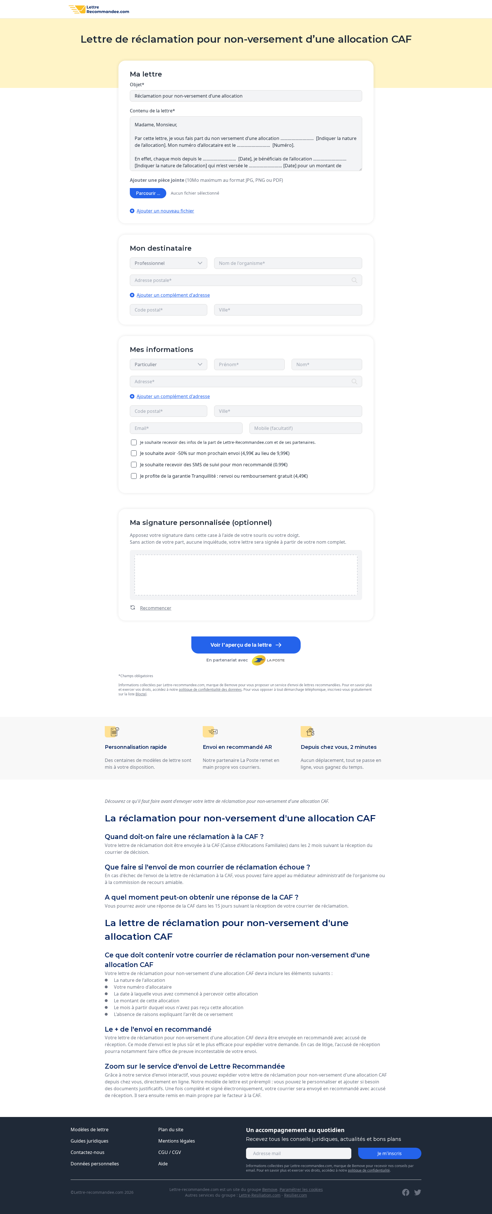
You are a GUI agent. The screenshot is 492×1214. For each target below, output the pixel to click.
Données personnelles (95, 1164)
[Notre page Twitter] (417, 1192)
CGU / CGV (169, 1152)
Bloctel (141, 694)
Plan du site (170, 1129)
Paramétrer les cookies (301, 1189)
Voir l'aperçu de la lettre (241, 645)
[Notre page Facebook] (405, 1192)
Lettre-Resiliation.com (259, 1195)
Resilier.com (295, 1195)
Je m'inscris (390, 1153)
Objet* (137, 84)
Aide (163, 1164)
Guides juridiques (89, 1141)
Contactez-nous (87, 1152)
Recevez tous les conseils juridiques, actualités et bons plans (323, 1139)
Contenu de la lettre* (152, 111)
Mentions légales (176, 1141)
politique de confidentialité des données (210, 689)
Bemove (269, 1189)
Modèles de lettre (89, 1129)
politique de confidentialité (369, 1170)
